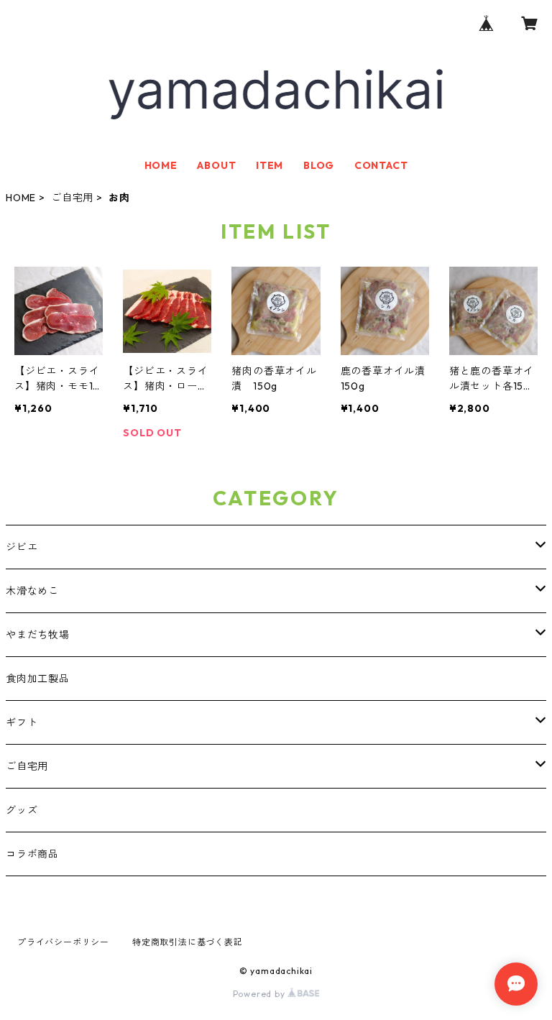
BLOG (318, 165)
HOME (161, 165)
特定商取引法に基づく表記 (187, 942)
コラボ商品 (32, 853)
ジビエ (21, 547)
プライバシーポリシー (63, 942)
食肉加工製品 (38, 678)
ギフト (21, 722)
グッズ (21, 810)
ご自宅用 (72, 197)
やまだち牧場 (38, 634)
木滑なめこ (32, 590)
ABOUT (216, 165)
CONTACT (381, 165)
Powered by (260, 993)
